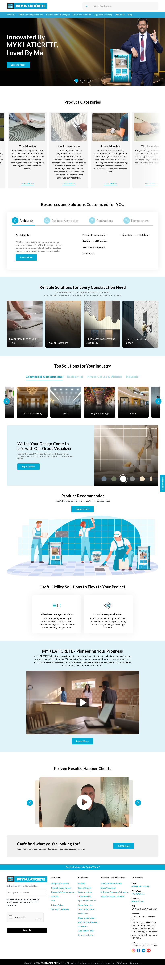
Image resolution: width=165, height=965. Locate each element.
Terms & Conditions (60, 909)
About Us (120, 14)
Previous (98, 479)
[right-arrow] (158, 153)
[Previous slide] (7, 401)
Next (155, 479)
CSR (53, 900)
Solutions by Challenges (58, 14)
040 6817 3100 (137, 901)
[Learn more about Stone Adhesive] (70, 151)
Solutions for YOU (82, 14)
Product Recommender (94, 235)
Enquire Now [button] (162, 483)
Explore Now (28, 466)
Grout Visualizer (108, 888)
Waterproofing (85, 892)
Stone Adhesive (85, 905)
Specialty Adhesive (87, 900)
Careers (54, 896)
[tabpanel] (82, 50)
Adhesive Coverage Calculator (114, 892)
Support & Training (103, 14)
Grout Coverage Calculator (112, 896)
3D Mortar (83, 926)
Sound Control (84, 888)
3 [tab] (89, 81)
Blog (130, 14)
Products (11, 14)
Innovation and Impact (61, 888)
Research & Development (63, 892)
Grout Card (88, 253)
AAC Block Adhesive (87, 922)
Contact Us (124, 845)
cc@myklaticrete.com (140, 886)
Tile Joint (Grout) (86, 909)
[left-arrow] (7, 153)
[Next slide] (158, 401)
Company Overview (60, 883)
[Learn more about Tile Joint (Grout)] (111, 151)
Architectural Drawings (94, 241)
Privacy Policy (57, 905)
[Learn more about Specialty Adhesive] (28, 151)
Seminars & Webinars (93, 247)
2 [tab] (82, 81)
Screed (81, 883)
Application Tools (86, 930)
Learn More (152, 183)
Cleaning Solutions (86, 918)
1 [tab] (76, 81)
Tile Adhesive (84, 896)
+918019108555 (138, 894)
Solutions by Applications (31, 14)
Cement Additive (86, 935)
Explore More (18, 64)
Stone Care (83, 913)
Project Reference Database (134, 235)
